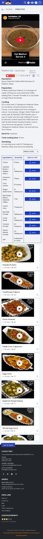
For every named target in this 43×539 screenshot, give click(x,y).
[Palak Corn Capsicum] (20, 336)
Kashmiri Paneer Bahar (12, 401)
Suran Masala (8, 319)
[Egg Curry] (20, 363)
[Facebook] (3, 474)
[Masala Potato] (20, 254)
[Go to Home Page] (2, 9)
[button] (25, 3)
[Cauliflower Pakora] (20, 281)
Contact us (5, 500)
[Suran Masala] (20, 309)
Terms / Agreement (7, 508)
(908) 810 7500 (6, 460)
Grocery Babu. (21, 530)
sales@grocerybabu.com (9, 469)
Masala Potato (9, 265)
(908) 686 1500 (6, 459)
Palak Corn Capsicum (12, 347)
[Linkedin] (12, 474)
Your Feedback (6, 510)
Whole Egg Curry (10, 428)
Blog (3, 503)
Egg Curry (7, 374)
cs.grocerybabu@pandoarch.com (12, 465)
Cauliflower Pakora (11, 292)
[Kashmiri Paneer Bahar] (20, 390)
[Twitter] (7, 474)
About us (4, 498)
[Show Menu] (3, 3)
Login (3, 505)
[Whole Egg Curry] (20, 418)
